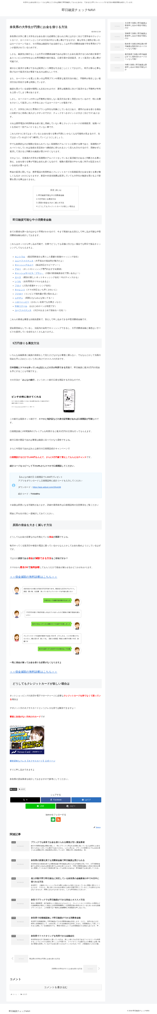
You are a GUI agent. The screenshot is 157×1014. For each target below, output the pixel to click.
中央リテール (21, 306)
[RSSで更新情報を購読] (58, 819)
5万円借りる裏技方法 (47, 199)
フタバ (18, 285)
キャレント (20, 290)
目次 (52, 190)
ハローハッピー (22, 302)
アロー (18, 269)
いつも (18, 281)
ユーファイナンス (23, 310)
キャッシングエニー (24, 265)
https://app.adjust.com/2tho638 (47, 487)
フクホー (19, 294)
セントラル (20, 257)
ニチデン (19, 298)
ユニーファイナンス (24, 261)
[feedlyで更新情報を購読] (53, 819)
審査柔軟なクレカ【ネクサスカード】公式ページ (32, 761)
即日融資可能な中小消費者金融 (51, 195)
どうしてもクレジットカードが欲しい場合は (56, 206)
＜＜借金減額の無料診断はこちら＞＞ (33, 576)
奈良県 (14, 789)
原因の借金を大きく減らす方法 (51, 203)
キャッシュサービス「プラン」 (29, 273)
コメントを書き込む (56, 987)
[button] (71, 806)
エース (18, 277)
